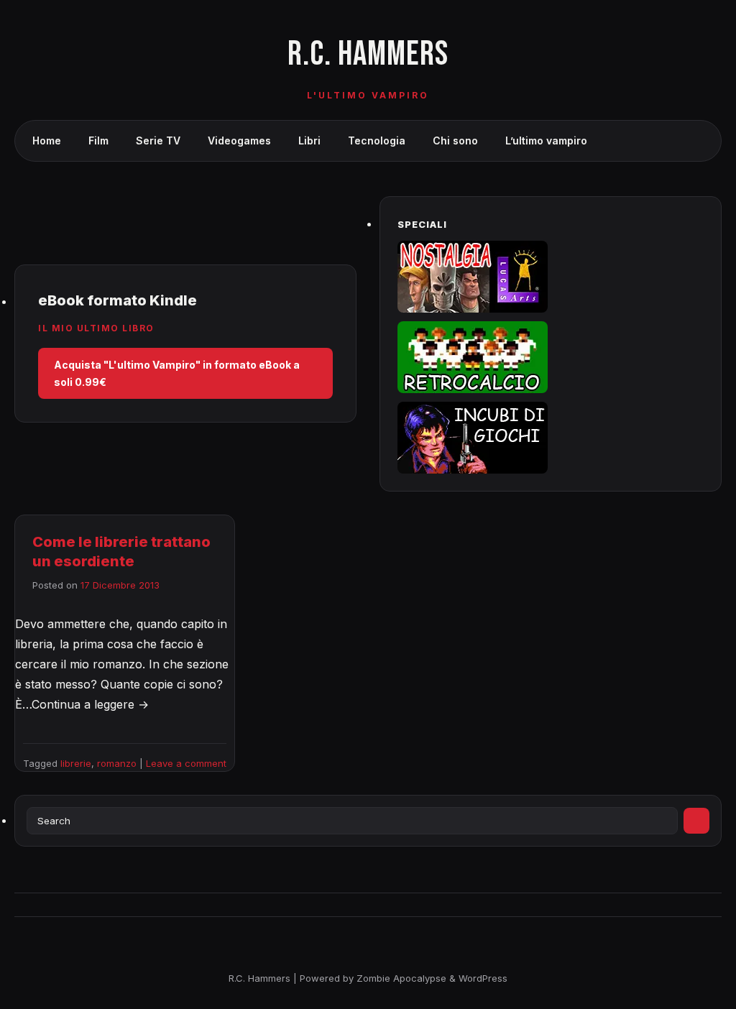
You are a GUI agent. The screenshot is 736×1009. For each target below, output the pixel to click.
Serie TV (158, 140)
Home (46, 140)
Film (98, 140)
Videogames (239, 140)
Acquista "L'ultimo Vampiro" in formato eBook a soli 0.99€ (177, 373)
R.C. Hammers (368, 54)
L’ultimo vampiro (546, 140)
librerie (75, 763)
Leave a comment (186, 763)
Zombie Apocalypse (402, 978)
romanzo (117, 763)
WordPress (483, 978)
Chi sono (455, 140)
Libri (309, 140)
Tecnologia (376, 140)
